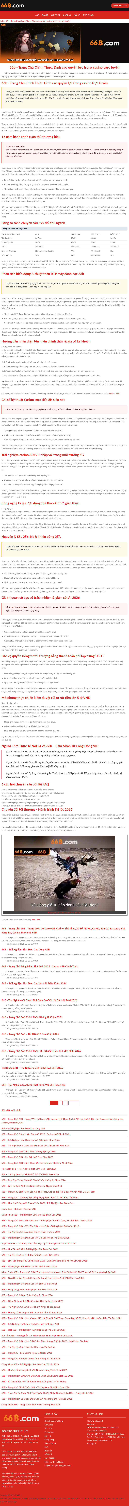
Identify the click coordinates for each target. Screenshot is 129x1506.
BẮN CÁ (48, 1455)
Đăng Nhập (49, 1440)
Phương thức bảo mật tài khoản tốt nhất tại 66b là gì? (25, 796)
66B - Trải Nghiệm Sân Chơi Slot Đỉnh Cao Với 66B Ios (29, 1347)
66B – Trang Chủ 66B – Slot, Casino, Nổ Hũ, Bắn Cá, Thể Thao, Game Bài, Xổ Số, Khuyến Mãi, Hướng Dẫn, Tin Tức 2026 (61, 1318)
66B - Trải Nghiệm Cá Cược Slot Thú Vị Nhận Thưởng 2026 (31, 1307)
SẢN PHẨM (49, 1458)
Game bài (48, 1425)
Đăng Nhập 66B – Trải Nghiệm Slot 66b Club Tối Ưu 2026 (30, 1364)
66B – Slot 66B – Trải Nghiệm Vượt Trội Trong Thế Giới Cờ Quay (33, 1330)
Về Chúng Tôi (50, 1443)
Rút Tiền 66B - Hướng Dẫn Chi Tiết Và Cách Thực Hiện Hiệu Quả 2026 (37, 1336)
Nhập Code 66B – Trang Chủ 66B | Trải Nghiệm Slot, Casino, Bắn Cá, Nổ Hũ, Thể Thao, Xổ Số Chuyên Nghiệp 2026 (59, 1272)
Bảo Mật (48, 1451)
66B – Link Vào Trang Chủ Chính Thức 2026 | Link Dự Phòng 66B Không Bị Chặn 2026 (44, 1261)
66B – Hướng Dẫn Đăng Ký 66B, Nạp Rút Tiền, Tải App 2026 (32, 1313)
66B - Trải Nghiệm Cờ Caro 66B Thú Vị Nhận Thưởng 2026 (31, 1232)
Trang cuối (74, 1103)
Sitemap (25, 1495)
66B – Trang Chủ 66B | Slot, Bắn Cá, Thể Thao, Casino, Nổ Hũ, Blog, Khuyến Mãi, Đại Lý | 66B (48, 1192)
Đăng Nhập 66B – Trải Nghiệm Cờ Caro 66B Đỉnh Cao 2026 (31, 1215)
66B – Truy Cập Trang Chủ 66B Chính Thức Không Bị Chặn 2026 (34, 1180)
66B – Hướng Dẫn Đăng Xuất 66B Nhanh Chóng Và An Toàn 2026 (34, 1370)
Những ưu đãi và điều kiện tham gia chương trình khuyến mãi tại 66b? (32, 806)
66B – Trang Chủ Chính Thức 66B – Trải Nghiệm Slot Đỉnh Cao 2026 (35, 1387)
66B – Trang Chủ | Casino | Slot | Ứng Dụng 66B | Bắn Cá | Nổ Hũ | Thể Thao (40, 1198)
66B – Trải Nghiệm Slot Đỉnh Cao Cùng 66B (26, 949)
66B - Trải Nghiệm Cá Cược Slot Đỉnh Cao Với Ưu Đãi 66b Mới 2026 (39, 1000)
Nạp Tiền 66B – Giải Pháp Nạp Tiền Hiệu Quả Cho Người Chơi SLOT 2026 (38, 1244)
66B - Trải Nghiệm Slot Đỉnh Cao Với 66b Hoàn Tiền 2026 (30, 1255)
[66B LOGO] (12, 5)
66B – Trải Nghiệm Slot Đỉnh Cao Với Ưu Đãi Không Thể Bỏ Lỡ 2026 (35, 1238)
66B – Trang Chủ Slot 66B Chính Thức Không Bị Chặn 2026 (31, 1359)
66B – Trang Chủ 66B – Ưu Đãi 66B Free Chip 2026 (30, 1034)
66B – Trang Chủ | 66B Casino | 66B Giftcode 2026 (27, 1353)
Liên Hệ (47, 1436)
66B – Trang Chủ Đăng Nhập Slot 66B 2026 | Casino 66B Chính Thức (40, 966)
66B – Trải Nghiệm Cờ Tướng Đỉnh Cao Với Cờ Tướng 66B (30, 1324)
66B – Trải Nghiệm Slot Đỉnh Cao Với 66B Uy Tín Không (29, 1284)
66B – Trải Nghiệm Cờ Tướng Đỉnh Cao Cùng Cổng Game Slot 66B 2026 (37, 1376)
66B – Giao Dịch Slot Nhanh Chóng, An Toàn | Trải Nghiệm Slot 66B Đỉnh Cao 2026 (43, 1278)
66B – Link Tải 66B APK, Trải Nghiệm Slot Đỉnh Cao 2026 (30, 1249)
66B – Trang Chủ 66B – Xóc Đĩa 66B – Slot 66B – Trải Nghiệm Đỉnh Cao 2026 (40, 1226)
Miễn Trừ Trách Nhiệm (54, 1462)
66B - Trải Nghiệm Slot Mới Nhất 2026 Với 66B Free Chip (33, 1085)
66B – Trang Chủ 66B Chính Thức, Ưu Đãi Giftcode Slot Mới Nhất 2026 (41, 1051)
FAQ (46, 1447)
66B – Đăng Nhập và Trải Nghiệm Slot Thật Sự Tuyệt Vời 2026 (32, 1301)
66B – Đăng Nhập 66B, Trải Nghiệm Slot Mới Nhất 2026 (29, 1290)
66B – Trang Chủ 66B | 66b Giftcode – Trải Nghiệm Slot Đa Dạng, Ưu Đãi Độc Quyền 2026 (47, 1221)
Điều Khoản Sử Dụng (53, 1421)
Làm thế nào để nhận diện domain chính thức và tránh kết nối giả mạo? (33, 793)
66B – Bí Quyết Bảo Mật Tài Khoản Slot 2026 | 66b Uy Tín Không (34, 1382)
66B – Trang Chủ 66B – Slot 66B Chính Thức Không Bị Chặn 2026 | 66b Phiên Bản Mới (45, 1341)
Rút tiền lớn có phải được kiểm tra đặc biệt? (21, 799)
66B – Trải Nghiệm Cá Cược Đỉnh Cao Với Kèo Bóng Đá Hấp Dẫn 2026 (37, 1399)
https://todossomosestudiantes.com (103, 1427)
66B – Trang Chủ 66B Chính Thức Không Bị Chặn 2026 (32, 1017)
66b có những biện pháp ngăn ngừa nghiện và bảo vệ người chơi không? (33, 803)
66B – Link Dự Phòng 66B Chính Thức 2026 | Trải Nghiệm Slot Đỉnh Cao (37, 1203)
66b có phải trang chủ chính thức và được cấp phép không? (28, 790)
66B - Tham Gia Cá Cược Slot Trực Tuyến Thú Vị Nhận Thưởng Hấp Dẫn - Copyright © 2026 (47, 1393)
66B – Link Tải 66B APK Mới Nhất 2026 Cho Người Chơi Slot (32, 1186)
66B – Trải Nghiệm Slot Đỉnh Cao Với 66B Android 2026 (29, 1267)
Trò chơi (48, 1428)
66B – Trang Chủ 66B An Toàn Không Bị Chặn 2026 (27, 1295)
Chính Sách (49, 1432)
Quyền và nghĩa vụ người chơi (57, 1466)
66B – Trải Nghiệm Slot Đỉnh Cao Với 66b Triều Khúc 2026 (34, 983)
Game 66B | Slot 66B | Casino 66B (19, 1209)
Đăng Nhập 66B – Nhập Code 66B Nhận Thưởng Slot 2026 (31, 1405)
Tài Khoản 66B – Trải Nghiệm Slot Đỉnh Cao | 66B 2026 (32, 1068)
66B (111, 394)
